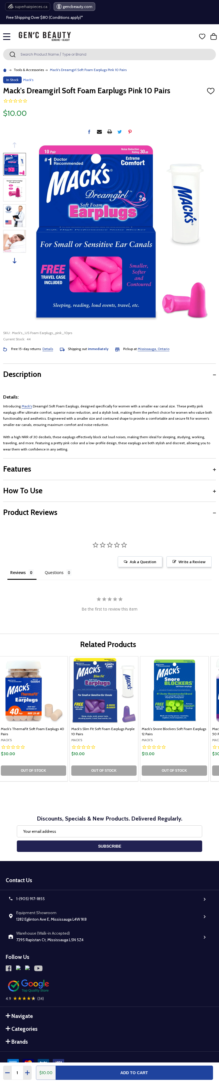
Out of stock (33, 771)
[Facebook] (89, 131)
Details (47, 349)
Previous (14, 145)
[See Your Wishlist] (202, 36)
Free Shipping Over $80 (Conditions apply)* (44, 17)
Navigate (22, 1016)
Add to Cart (134, 1072)
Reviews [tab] (18, 572)
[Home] (5, 70)
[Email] (99, 131)
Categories (24, 1029)
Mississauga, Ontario (153, 349)
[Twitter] (119, 131)
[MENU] (7, 36)
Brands (19, 1041)
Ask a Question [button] (143, 561)
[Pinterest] (129, 131)
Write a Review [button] (192, 561)
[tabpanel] (104, 718)
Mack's (27, 406)
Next (14, 261)
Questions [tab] (54, 572)
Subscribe (109, 846)
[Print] (109, 131)
